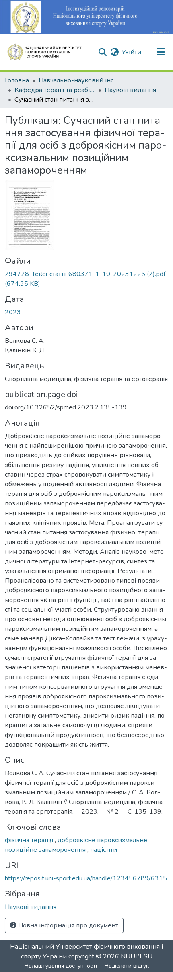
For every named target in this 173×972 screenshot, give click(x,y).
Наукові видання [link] (130, 90)
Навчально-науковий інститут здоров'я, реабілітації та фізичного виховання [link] (79, 80)
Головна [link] (17, 80)
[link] (86, 279)
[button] (48, 52)
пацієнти (103, 849)
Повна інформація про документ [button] (67, 925)
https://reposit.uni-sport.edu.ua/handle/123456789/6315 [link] (86, 878)
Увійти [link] (131, 52)
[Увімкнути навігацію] (160, 52)
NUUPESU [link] (136, 956)
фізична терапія (30, 840)
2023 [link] (13, 312)
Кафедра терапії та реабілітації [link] (54, 90)
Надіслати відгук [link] (127, 966)
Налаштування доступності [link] (61, 966)
